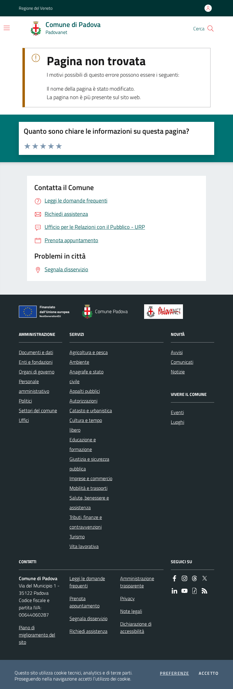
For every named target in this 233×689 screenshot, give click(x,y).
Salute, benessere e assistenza (89, 502)
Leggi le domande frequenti (87, 582)
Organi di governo (36, 371)
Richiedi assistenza (88, 631)
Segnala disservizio (88, 618)
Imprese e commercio (90, 478)
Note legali (131, 611)
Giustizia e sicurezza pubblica (89, 463)
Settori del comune (38, 410)
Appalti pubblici (84, 391)
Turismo (77, 536)
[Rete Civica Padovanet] (165, 311)
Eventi (177, 412)
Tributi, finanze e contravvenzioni (85, 521)
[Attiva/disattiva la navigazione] (6, 28)
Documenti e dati (36, 352)
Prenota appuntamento (84, 602)
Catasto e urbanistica (90, 410)
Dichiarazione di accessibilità (135, 627)
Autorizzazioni (83, 400)
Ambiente (79, 362)
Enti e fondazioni (35, 362)
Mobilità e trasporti (88, 488)
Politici (25, 400)
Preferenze (174, 673)
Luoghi (177, 422)
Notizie (178, 371)
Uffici (24, 420)
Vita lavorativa (84, 546)
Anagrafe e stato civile (86, 376)
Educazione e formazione (82, 444)
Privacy (127, 598)
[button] (210, 28)
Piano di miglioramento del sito (37, 635)
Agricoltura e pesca (88, 352)
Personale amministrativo (34, 386)
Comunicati (182, 362)
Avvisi (177, 352)
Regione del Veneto (35, 8)
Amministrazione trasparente (137, 582)
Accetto (208, 673)
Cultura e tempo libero (85, 424)
